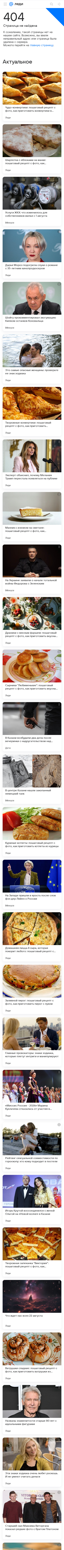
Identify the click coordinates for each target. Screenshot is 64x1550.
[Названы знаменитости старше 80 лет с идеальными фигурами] (32, 1409)
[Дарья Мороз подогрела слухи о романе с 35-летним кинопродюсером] (32, 254)
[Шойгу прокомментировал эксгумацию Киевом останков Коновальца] (32, 306)
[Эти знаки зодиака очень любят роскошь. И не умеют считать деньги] (32, 1462)
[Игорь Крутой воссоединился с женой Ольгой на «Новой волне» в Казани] (32, 1199)
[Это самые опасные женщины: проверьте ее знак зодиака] (32, 359)
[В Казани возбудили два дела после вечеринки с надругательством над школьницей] (32, 726)
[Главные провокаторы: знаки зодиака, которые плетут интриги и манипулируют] (32, 1042)
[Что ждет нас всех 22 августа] (32, 1304)
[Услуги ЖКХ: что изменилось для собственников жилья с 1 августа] (32, 201)
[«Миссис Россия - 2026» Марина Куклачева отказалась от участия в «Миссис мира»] (32, 1094)
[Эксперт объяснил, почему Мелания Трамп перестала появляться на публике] (32, 464)
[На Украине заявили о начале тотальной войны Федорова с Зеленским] (32, 569)
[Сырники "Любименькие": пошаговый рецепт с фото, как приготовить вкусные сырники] (32, 674)
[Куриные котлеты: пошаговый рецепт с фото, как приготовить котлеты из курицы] (32, 831)
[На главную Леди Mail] (18, 4)
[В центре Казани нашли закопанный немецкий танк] (32, 779)
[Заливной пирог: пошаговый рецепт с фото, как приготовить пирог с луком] (32, 989)
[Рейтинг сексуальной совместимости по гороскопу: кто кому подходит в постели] (32, 1147)
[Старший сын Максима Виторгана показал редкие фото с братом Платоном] (32, 1514)
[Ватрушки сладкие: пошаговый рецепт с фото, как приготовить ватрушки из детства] (32, 1357)
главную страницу (41, 45)
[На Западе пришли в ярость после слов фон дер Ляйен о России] (32, 884)
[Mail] (11, 4)
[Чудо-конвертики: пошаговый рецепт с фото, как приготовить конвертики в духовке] (32, 96)
